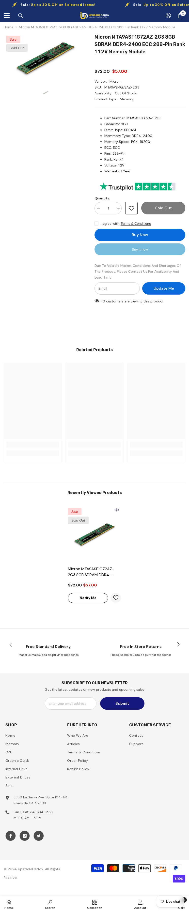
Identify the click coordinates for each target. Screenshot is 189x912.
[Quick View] (116, 510)
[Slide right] (178, 645)
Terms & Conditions (136, 223)
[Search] (21, 16)
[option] (45, 58)
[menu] (7, 15)
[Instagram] (24, 836)
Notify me (88, 598)
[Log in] (168, 15)
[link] (32, 445)
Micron (115, 81)
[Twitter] (38, 836)
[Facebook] (10, 836)
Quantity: (102, 198)
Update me (164, 288)
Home (8, 27)
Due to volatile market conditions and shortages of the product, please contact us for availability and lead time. (137, 271)
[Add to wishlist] (131, 208)
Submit (122, 703)
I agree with (110, 223)
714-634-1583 (41, 812)
